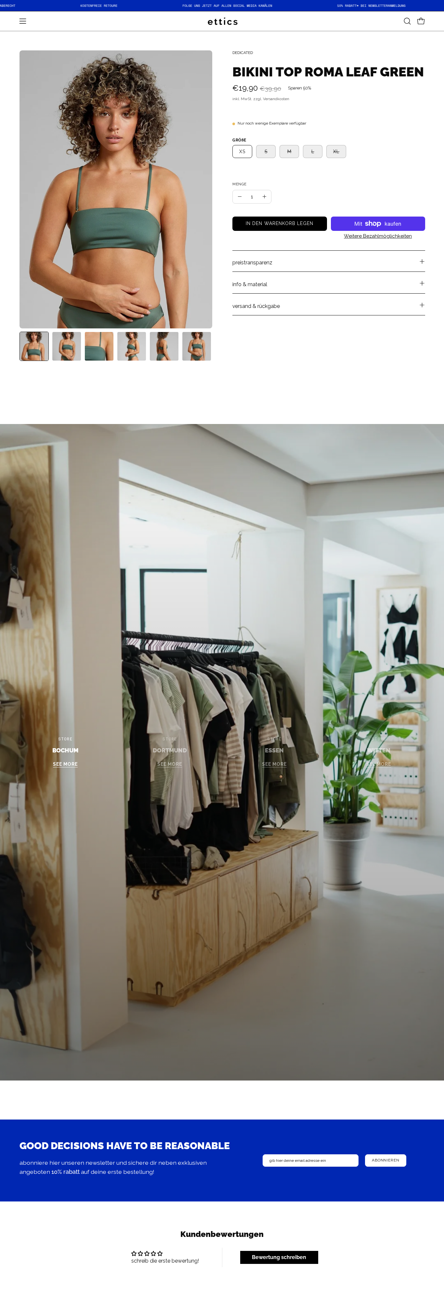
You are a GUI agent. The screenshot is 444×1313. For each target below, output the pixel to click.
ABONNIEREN (385, 1160)
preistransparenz (252, 262)
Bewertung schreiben (279, 1257)
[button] (407, 21)
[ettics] (222, 21)
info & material (249, 284)
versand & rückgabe (256, 306)
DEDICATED (242, 52)
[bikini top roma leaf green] (34, 346)
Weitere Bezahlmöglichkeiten (378, 236)
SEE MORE (65, 764)
